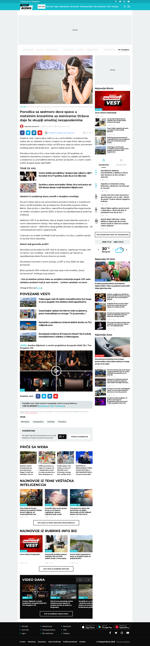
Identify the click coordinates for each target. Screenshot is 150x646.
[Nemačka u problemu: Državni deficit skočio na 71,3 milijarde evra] (28, 325)
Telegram (60, 406)
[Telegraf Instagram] (124, 1)
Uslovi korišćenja (31, 413)
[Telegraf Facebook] (115, 1)
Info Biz (23, 107)
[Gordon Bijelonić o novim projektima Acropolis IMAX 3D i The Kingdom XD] (35, 591)
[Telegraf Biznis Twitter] (120, 1)
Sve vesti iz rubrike (56, 569)
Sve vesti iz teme (56, 523)
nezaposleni (38, 422)
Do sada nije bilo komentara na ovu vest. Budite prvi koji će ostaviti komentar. (39, 436)
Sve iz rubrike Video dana (56, 614)
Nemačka (25, 422)
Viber (51, 406)
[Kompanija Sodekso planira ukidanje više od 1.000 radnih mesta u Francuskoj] (56, 543)
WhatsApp (43, 406)
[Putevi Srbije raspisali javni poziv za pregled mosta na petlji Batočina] (81, 543)
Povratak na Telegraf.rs (30, 1)
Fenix (39, 288)
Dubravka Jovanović (31, 126)
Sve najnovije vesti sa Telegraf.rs (113, 235)
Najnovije (104, 88)
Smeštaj (50, 422)
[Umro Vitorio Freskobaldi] (31, 543)
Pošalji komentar (79, 437)
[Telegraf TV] (128, 1)
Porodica (62, 422)
